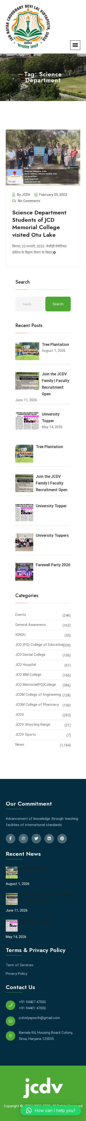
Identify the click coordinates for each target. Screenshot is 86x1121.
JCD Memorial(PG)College (35, 684)
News (19, 744)
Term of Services (19, 965)
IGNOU (20, 635)
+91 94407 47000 (32, 1002)
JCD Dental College (30, 654)
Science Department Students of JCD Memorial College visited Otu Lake (39, 223)
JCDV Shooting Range (32, 724)
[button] (50, 1110)
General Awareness (30, 625)
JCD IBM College (28, 674)
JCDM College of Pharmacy (37, 704)
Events (20, 615)
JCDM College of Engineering (38, 694)
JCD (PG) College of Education (39, 645)
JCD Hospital (25, 664)
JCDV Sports (25, 734)
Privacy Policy (16, 973)
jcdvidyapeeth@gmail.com (39, 1018)
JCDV (19, 714)
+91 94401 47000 (32, 1008)
